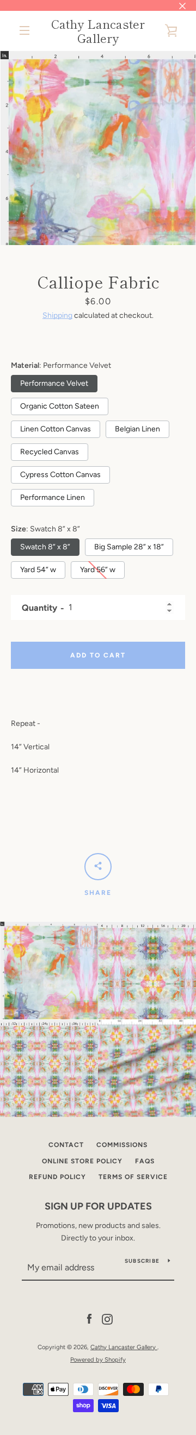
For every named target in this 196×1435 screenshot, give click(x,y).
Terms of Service (133, 1177)
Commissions (122, 1145)
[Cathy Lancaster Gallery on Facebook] (89, 1319)
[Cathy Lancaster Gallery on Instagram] (107, 1319)
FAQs (145, 1161)
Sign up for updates (98, 1206)
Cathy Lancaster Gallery (98, 30)
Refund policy (57, 1177)
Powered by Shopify (98, 1359)
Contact (66, 1145)
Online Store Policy (82, 1161)
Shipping (57, 315)
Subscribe (142, 1260)
